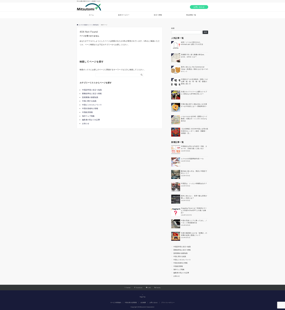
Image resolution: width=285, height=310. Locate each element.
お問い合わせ (199, 7)
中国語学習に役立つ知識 (92, 90)
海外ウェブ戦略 (88, 116)
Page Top (142, 297)
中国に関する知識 (89, 101)
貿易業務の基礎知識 (90, 97)
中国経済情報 (87, 112)
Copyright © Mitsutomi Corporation (142, 307)
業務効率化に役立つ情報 (92, 93)
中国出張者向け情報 (90, 108)
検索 (173, 28)
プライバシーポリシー (168, 302)
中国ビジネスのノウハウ (92, 105)
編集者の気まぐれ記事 (91, 120)
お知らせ (85, 123)
